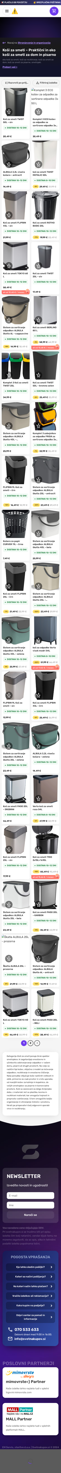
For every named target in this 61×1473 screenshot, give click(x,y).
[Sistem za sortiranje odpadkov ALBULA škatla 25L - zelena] (16, 736)
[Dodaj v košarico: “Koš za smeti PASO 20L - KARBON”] (38, 904)
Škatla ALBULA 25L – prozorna (14, 967)
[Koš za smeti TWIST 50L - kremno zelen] (45, 365)
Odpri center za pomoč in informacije (30, 1317)
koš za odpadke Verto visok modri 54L (44, 649)
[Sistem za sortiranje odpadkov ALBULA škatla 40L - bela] (45, 524)
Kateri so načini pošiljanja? (30, 1276)
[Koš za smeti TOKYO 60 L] (16, 256)
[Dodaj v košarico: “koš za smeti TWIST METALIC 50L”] (38, 164)
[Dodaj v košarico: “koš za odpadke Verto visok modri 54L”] (38, 640)
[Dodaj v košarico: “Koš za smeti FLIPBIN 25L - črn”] (9, 586)
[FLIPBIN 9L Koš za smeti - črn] (16, 470)
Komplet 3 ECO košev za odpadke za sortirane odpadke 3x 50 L (44, 122)
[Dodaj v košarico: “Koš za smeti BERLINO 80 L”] (38, 320)
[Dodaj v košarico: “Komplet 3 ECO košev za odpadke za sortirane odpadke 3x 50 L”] (38, 111)
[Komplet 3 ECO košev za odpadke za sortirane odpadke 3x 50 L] (45, 102)
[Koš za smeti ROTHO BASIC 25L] (45, 205)
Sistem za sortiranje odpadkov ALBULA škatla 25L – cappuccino (44, 597)
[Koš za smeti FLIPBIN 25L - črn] (16, 577)
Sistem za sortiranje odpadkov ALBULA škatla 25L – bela (14, 915)
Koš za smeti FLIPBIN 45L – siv (14, 224)
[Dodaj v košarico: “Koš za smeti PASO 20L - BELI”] (38, 1012)
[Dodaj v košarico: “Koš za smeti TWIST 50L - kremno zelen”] (38, 375)
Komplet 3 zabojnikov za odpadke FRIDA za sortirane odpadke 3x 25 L (44, 436)
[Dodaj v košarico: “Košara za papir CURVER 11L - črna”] (9, 533)
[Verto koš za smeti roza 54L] (45, 789)
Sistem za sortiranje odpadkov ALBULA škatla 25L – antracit (44, 490)
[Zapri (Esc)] (3, 1452)
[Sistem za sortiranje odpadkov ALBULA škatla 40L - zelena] (16, 630)
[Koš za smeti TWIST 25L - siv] (45, 256)
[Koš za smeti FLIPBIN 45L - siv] (16, 205)
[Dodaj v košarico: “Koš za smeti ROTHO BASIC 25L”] (38, 215)
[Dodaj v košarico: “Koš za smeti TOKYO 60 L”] (9, 266)
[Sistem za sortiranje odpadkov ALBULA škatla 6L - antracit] (45, 949)
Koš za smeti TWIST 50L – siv (13, 121)
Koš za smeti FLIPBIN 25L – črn (14, 595)
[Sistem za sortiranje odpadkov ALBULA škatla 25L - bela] (16, 895)
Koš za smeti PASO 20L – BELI (45, 1021)
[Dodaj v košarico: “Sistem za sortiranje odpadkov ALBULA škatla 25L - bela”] (9, 904)
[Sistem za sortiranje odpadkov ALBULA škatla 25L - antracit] (45, 470)
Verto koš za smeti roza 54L (43, 808)
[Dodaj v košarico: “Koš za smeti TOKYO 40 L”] (9, 1012)
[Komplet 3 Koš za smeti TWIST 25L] (16, 365)
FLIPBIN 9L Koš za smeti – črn (12, 489)
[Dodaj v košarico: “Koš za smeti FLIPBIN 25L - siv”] (9, 849)
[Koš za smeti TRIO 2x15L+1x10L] (45, 840)
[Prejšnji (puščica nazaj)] (3, 1467)
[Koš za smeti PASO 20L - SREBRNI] (16, 789)
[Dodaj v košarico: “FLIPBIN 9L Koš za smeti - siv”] (9, 695)
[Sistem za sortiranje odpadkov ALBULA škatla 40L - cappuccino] (16, 416)
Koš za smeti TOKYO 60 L (15, 275)
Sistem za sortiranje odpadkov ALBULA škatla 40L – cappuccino (14, 436)
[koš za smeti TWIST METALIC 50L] (45, 155)
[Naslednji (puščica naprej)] (12, 1467)
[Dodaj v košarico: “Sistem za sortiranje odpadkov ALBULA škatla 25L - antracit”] (38, 479)
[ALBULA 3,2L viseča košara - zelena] (45, 736)
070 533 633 (27, 1329)
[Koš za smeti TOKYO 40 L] (16, 1003)
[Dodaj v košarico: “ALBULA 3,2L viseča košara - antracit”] (9, 164)
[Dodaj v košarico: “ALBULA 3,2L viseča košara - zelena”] (38, 746)
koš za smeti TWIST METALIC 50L (43, 173)
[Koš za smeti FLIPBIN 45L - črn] (45, 686)
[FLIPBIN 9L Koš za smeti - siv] (16, 686)
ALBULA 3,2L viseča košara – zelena (44, 755)
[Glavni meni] (7, 11)
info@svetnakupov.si (30, 1339)
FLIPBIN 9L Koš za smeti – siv (12, 704)
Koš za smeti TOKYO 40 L (15, 1021)
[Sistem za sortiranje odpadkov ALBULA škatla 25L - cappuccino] (45, 577)
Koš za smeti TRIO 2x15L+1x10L (42, 858)
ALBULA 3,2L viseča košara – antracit (14, 173)
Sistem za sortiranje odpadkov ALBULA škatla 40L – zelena (14, 650)
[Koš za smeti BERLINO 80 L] (45, 310)
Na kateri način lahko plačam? (30, 1286)
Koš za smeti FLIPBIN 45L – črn (44, 704)
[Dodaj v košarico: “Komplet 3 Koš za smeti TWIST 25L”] (9, 375)
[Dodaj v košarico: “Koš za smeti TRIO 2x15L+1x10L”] (38, 849)
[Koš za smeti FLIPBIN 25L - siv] (16, 840)
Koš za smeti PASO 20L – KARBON (45, 914)
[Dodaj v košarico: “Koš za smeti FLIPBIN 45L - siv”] (9, 215)
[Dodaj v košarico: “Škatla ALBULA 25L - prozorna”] (9, 958)
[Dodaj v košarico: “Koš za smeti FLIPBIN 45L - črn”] (38, 695)
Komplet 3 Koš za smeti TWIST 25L (15, 384)
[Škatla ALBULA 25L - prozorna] (16, 949)
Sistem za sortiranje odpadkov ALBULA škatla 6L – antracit (44, 969)
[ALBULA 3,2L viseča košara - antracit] (16, 155)
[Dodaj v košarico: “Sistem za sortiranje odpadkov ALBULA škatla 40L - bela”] (38, 533)
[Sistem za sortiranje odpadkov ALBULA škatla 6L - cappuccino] (16, 310)
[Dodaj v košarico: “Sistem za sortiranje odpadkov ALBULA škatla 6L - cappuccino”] (9, 320)
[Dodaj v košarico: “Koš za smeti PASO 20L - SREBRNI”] (9, 798)
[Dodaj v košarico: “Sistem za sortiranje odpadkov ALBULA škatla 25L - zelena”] (9, 746)
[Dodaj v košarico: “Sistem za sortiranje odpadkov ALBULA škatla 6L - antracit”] (38, 958)
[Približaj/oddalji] (12, 1452)
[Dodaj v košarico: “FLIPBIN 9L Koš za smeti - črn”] (9, 479)
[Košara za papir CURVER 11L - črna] (16, 524)
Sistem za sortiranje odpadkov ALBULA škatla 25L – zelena (14, 756)
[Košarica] (54, 11)
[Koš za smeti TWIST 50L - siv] (16, 102)
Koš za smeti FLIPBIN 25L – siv (14, 858)
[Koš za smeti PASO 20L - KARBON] (45, 895)
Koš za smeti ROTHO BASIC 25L (44, 224)
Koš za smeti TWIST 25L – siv (43, 275)
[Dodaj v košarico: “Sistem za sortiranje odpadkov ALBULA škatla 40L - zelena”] (9, 640)
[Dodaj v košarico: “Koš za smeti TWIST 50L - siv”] (9, 111)
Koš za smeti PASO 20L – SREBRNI (15, 808)
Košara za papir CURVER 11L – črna (13, 542)
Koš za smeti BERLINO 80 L (44, 329)
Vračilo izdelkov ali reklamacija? (30, 1295)
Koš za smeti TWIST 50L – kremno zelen (43, 384)
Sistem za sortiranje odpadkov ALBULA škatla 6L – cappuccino (15, 330)
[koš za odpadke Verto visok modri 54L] (45, 630)
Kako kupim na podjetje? (30, 1305)
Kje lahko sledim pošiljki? (30, 1267)
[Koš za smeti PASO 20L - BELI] (45, 1003)
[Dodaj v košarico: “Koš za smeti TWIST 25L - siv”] (38, 266)
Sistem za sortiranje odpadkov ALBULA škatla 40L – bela (44, 544)
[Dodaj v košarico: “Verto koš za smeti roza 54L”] (38, 798)
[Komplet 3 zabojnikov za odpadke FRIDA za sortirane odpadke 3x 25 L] (45, 416)
